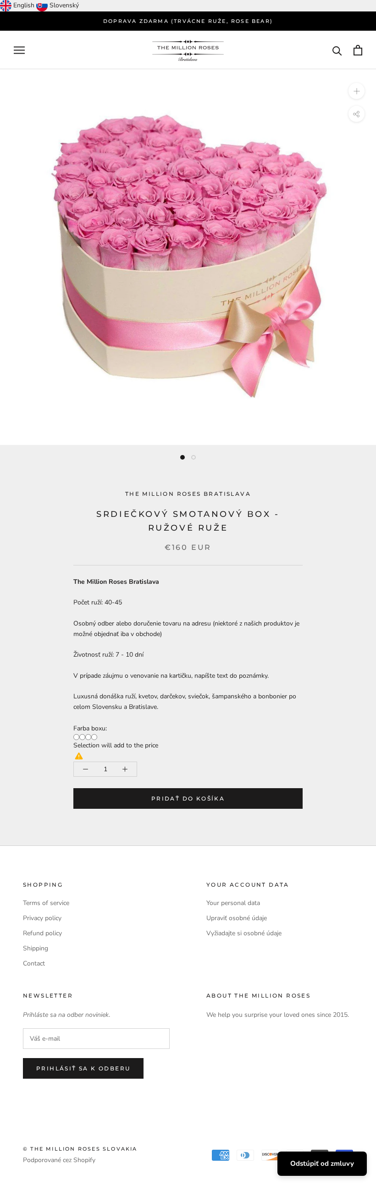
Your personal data (233, 903)
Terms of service (46, 903)
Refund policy (42, 933)
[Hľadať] (337, 50)
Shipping (35, 948)
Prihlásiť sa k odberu (83, 1068)
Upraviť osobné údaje (236, 918)
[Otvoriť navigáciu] (19, 50)
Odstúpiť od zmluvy (322, 1163)
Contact (34, 963)
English (23, 5)
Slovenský (64, 5)
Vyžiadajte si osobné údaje (244, 933)
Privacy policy (42, 918)
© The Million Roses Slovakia (80, 1149)
